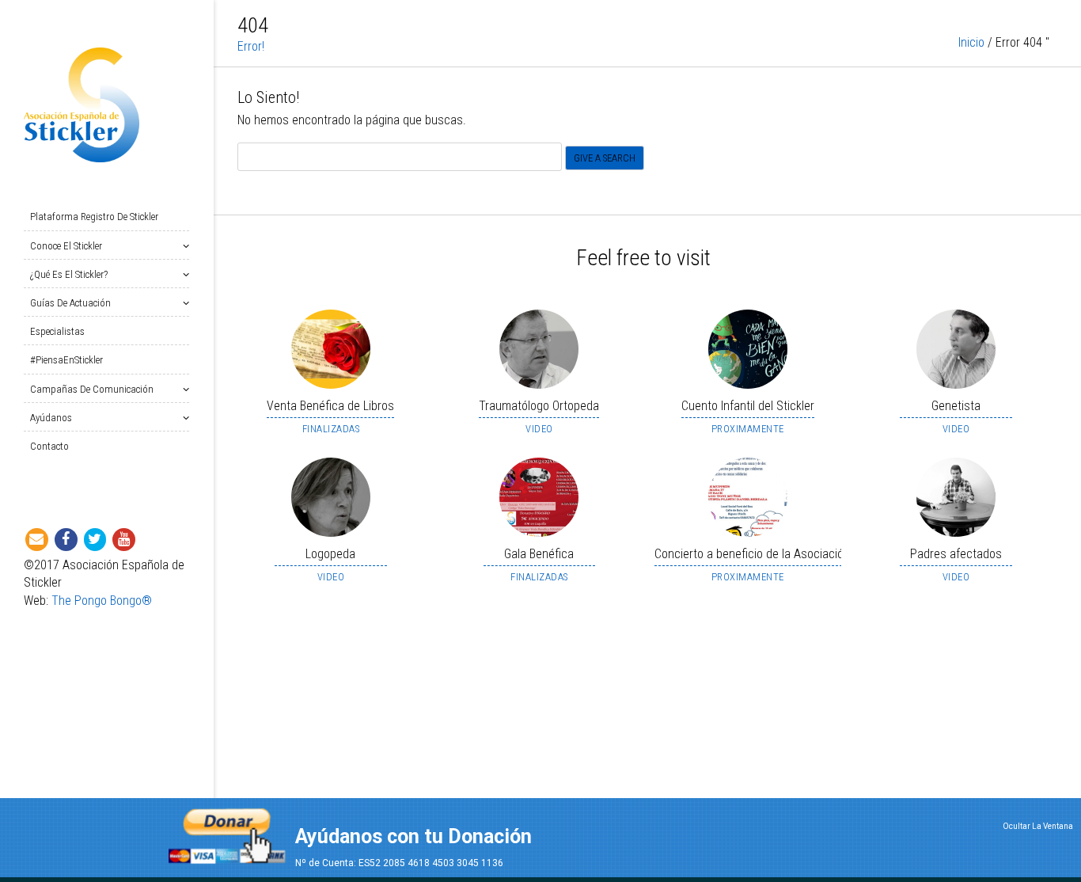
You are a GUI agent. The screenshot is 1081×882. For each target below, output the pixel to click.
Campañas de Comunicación (92, 389)
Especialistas (57, 331)
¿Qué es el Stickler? (69, 274)
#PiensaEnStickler (66, 360)
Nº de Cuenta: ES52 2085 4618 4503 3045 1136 (399, 863)
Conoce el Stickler (66, 246)
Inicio (971, 42)
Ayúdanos (51, 418)
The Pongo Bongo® (101, 600)
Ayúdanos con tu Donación (413, 836)
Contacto (49, 446)
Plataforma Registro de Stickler (94, 216)
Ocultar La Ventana (1038, 826)
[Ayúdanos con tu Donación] (227, 830)
